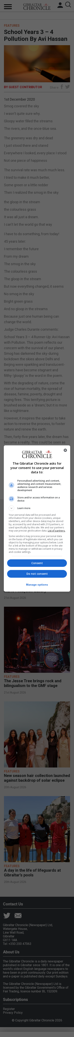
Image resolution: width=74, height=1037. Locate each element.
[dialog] (37, 518)
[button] (37, 508)
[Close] (65, 450)
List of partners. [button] (56, 530)
